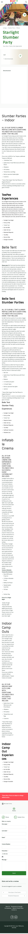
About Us (8, 906)
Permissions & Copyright (16, 906)
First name (5, 824)
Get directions (9, 59)
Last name (5, 830)
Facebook (12, 918)
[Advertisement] (14, 88)
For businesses (8, 908)
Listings (5, 28)
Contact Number (6, 844)
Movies (18, 28)
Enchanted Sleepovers (13, 895)
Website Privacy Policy (17, 908)
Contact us (14, 910)
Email (4, 837)
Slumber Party (11, 28)
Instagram (15, 918)
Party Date (5, 850)
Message (4, 859)
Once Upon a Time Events (14, 892)
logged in (10, 886)
